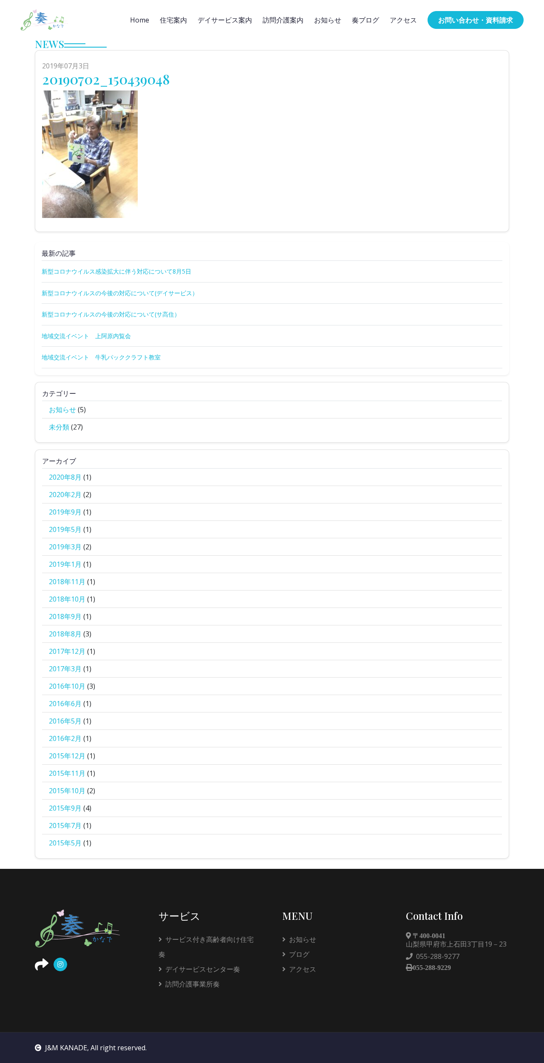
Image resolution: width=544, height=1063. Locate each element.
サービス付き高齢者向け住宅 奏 (210, 947)
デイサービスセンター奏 (202, 969)
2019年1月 (65, 564)
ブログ (299, 954)
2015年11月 (67, 773)
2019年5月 (65, 529)
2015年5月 (65, 843)
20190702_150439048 (106, 79)
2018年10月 (67, 599)
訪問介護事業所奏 (192, 984)
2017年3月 (65, 668)
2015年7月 (65, 825)
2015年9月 (65, 808)
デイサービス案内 (225, 20)
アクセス (403, 20)
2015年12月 (67, 755)
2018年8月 (65, 634)
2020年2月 (65, 494)
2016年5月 (65, 721)
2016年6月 (65, 703)
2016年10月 (67, 686)
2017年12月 (67, 651)
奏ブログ (365, 20)
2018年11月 (67, 581)
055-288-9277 (437, 956)
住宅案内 (173, 20)
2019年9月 (65, 512)
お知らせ (327, 20)
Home (139, 20)
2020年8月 (65, 477)
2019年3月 (65, 546)
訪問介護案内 (283, 20)
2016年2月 (65, 738)
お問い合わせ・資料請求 (475, 20)
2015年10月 (67, 790)
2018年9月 (65, 616)
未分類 (59, 427)
